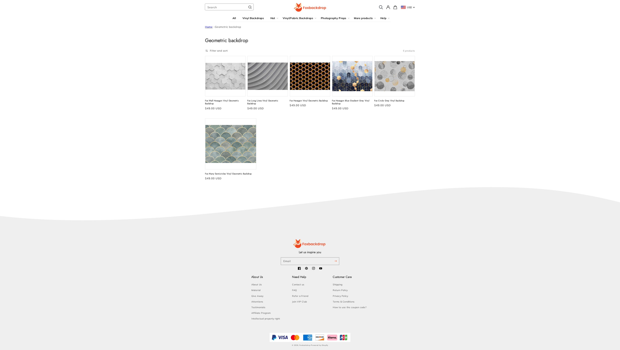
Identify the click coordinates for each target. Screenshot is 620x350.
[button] (216, 50)
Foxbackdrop (304, 345)
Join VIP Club (299, 301)
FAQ (294, 290)
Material (256, 290)
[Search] (249, 7)
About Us (256, 284)
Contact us (298, 284)
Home (208, 26)
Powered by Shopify (319, 345)
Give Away (257, 296)
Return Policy (340, 290)
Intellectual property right (265, 318)
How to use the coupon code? (349, 307)
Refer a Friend (300, 296)
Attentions (257, 301)
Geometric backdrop (228, 26)
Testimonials (258, 307)
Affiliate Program (261, 313)
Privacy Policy (340, 296)
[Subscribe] (335, 261)
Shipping (337, 284)
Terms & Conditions (344, 301)
